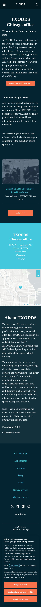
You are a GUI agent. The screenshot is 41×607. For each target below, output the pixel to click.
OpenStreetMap (29, 305)
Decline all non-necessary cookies (20, 592)
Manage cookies (20, 497)
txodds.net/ (20, 514)
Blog (20, 475)
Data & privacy (20, 490)
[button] (37, 4)
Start (20, 482)
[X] (12, 507)
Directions (20, 255)
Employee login (20, 527)
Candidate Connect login (20, 530)
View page (20, 258)
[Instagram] (28, 507)
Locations (20, 468)
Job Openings (20, 453)
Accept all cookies (20, 585)
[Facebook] (17, 507)
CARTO (38, 305)
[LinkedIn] (23, 507)
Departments (20, 460)
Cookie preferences (20, 599)
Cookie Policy (15, 565)
